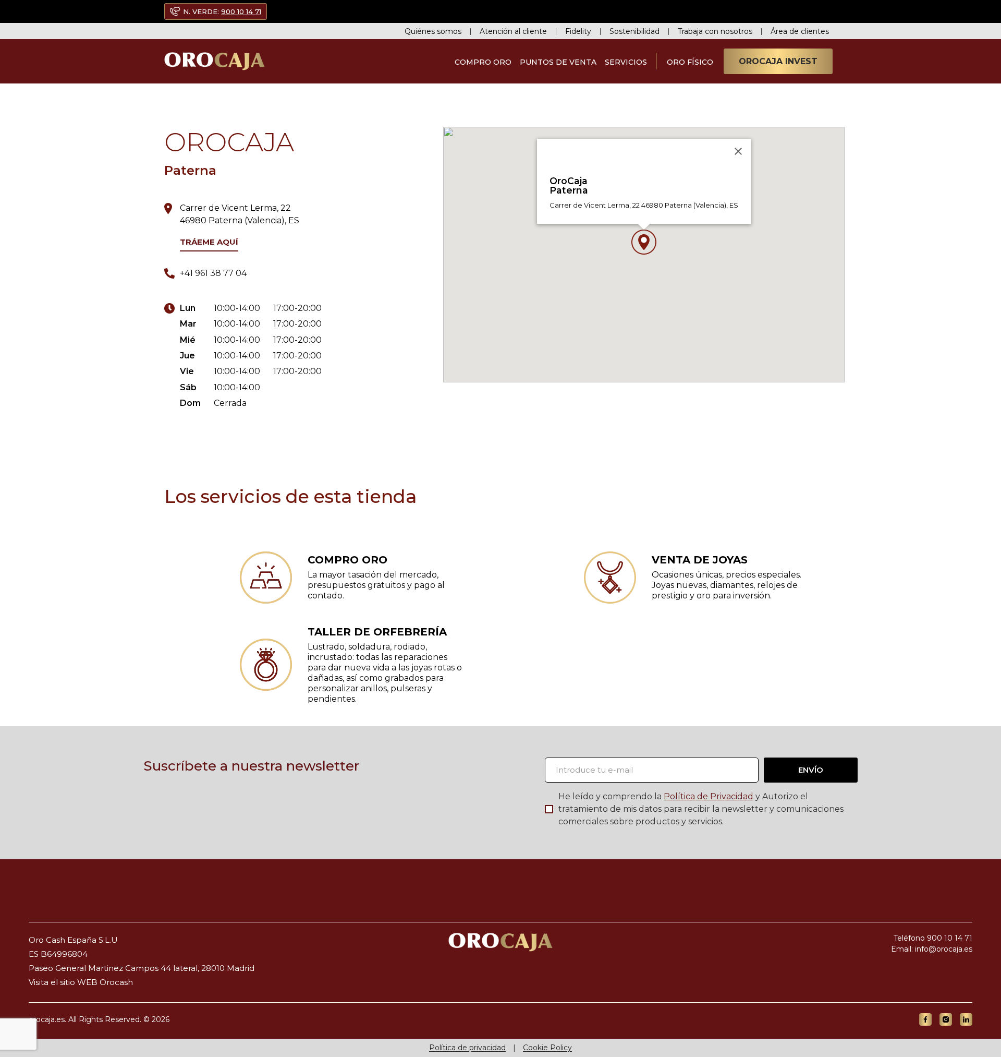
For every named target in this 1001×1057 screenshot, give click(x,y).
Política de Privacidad (708, 796)
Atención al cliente (513, 31)
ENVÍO (810, 770)
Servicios (626, 62)
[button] (643, 242)
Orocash (116, 982)
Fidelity (578, 31)
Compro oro (483, 62)
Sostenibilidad (634, 31)
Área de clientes (800, 31)
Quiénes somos (433, 31)
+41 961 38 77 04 (213, 273)
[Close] (738, 151)
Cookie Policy (547, 1047)
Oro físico (690, 62)
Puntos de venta (558, 62)
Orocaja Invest (778, 61)
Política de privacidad (467, 1047)
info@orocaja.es (943, 949)
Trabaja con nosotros (715, 31)
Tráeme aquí (209, 242)
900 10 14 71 (241, 11)
